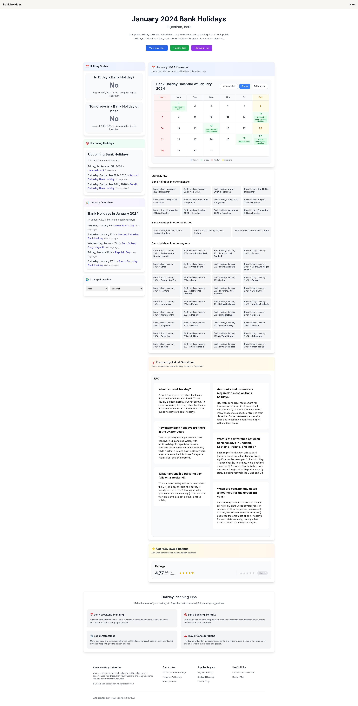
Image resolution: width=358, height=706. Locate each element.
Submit (262, 573)
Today (245, 86)
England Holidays (206, 672)
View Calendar (156, 48)
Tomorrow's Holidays (172, 677)
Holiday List (179, 48)
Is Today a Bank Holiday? (174, 672)
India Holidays (204, 681)
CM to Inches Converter (243, 672)
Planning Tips (202, 48)
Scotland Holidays (206, 677)
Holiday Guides (170, 681)
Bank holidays (12, 4)
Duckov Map (238, 677)
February (258, 86)
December (230, 86)
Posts (352, 4)
